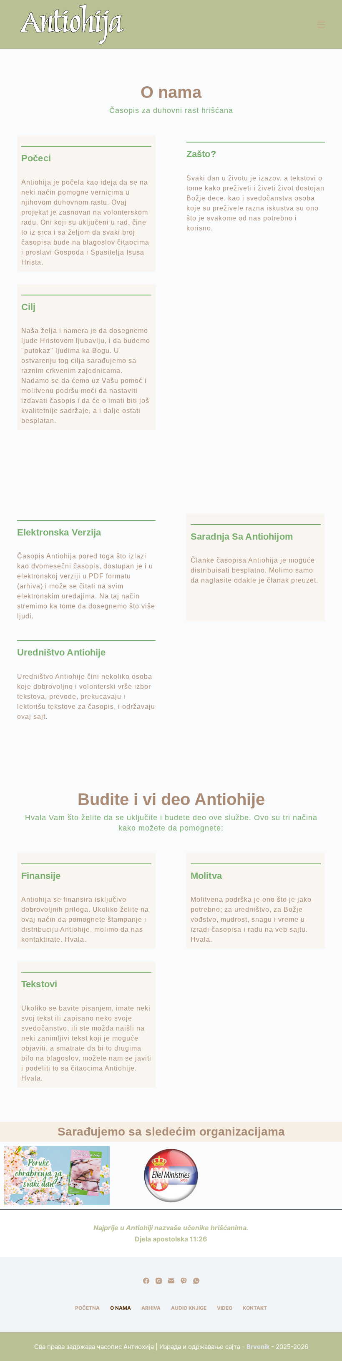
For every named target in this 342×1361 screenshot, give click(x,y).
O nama (120, 1308)
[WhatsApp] (196, 1281)
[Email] (171, 1281)
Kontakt (255, 1308)
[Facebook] (146, 1281)
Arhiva (151, 1308)
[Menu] (321, 24)
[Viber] (184, 1281)
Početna (87, 1308)
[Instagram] (159, 1281)
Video (224, 1308)
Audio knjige (188, 1308)
